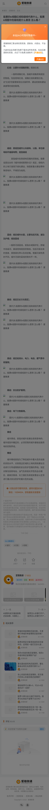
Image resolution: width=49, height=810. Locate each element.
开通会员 (40, 59)
